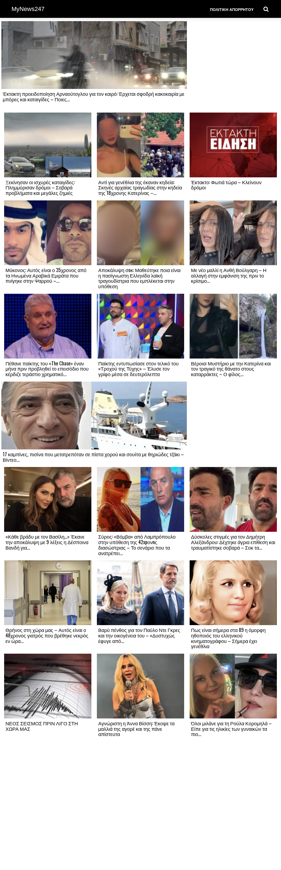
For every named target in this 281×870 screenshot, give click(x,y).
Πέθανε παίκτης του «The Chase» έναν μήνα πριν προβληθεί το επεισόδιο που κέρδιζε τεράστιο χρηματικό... (47, 369)
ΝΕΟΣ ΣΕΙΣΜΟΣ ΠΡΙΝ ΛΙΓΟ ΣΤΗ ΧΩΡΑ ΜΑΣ (41, 726)
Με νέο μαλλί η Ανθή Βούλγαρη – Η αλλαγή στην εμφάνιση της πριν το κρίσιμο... (228, 275)
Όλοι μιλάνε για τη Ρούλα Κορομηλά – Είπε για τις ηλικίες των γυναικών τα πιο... (231, 729)
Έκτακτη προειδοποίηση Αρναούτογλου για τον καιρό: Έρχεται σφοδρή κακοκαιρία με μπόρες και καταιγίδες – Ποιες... (93, 96)
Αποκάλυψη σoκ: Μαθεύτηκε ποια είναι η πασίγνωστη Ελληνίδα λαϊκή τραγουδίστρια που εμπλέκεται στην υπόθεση (139, 278)
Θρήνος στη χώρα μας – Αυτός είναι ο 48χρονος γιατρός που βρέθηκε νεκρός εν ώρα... (46, 635)
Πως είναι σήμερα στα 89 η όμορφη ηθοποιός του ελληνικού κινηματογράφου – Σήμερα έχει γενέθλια (228, 638)
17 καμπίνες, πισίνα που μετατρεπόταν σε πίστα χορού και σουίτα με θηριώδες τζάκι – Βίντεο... (93, 457)
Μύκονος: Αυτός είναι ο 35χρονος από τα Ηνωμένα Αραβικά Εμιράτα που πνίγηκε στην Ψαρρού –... (45, 275)
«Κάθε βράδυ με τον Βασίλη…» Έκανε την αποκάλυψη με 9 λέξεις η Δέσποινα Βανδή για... (46, 542)
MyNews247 (28, 8)
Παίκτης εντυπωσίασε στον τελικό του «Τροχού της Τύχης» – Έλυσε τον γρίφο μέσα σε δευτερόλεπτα (138, 369)
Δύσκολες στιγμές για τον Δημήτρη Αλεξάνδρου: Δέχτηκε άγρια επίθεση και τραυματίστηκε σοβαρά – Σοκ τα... (233, 542)
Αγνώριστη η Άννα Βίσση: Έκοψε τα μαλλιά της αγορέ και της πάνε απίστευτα (136, 729)
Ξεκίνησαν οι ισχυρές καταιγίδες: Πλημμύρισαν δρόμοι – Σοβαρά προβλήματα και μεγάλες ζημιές (40, 187)
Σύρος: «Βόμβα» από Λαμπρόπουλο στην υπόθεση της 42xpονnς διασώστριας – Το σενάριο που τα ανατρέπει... (137, 544)
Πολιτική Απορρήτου (232, 9)
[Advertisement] (233, 66)
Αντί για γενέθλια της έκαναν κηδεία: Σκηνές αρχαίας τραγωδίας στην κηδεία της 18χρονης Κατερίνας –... (140, 187)
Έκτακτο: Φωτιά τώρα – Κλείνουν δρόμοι (226, 184)
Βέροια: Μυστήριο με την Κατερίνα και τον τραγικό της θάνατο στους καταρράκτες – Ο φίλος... (231, 369)
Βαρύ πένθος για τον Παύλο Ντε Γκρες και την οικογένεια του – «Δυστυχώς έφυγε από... (139, 635)
